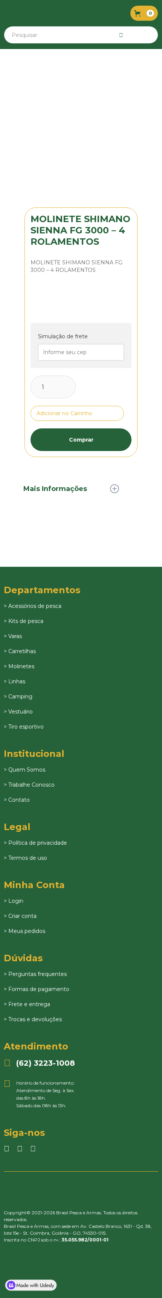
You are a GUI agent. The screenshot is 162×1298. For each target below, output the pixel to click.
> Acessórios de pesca (32, 606)
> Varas (13, 636)
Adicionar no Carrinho (64, 413)
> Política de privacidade (35, 842)
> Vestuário (18, 711)
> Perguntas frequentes (35, 974)
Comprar (81, 439)
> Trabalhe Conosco (29, 784)
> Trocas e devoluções (33, 1019)
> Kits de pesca (23, 621)
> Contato (17, 799)
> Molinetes (19, 666)
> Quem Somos (24, 769)
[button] (144, 13)
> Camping (18, 696)
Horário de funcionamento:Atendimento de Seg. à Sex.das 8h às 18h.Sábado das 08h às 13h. (39, 1093)
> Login (13, 901)
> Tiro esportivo (24, 726)
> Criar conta (20, 916)
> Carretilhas (20, 651)
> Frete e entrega (27, 1004)
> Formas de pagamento (36, 989)
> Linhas (14, 681)
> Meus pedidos (24, 931)
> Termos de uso (25, 858)
